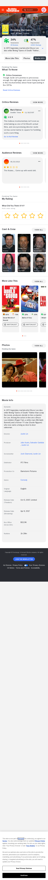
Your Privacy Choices (37, 565)
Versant (21, 838)
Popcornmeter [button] (35, 43)
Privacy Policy (40, 841)
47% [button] (33, 39)
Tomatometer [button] (15, 43)
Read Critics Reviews (11, 90)
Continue (24, 875)
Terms (4, 841)
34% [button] (13, 39)
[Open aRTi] (44, 10)
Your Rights (30, 846)
